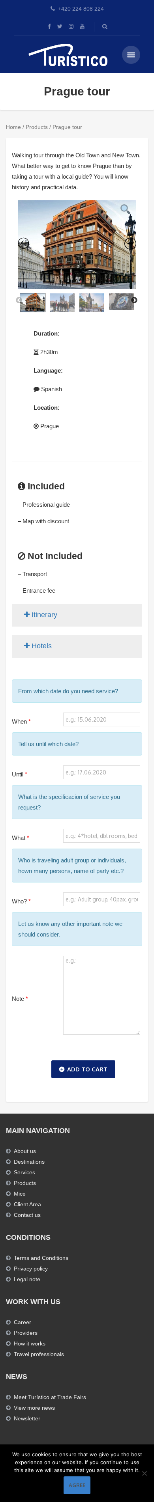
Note (20, 998)
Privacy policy (31, 1268)
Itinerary (43, 615)
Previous (19, 300)
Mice (20, 1193)
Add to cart (87, 1069)
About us (25, 1151)
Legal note (27, 1279)
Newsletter (27, 1418)
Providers (26, 1333)
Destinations (29, 1162)
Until (19, 774)
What (20, 837)
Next (134, 300)
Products (37, 127)
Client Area (27, 1204)
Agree (77, 1485)
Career (22, 1322)
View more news (34, 1408)
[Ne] (144, 1473)
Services (24, 1172)
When (21, 721)
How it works (29, 1343)
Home (13, 127)
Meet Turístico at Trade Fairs (50, 1397)
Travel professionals (39, 1354)
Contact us (27, 1215)
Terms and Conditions (41, 1258)
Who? (21, 901)
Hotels (41, 646)
